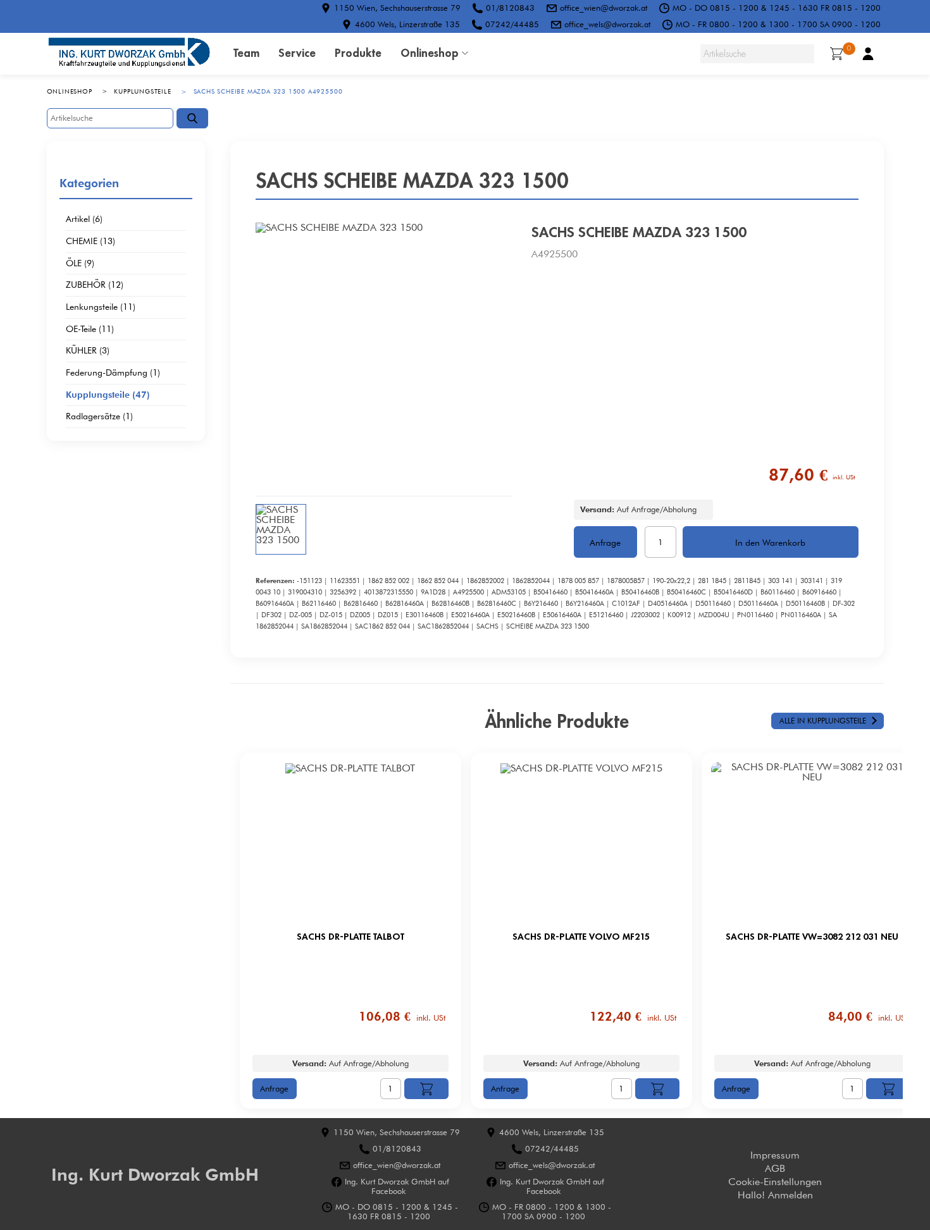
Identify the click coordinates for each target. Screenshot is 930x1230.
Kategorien (89, 182)
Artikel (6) (84, 219)
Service (297, 53)
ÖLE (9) (80, 263)
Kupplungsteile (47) (108, 395)
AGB (775, 1168)
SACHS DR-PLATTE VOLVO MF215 (581, 936)
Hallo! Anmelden (775, 1195)
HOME (129, 54)
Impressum (775, 1155)
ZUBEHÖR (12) (94, 285)
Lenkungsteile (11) (100, 307)
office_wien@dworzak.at (603, 8)
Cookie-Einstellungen (775, 1182)
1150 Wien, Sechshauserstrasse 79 (397, 8)
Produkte (358, 53)
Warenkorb (849, 48)
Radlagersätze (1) (99, 416)
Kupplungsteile (142, 91)
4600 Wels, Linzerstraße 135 (407, 24)
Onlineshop (429, 53)
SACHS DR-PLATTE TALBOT (350, 936)
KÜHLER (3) (87, 351)
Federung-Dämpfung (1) (113, 373)
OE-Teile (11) (90, 329)
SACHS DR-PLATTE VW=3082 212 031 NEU (812, 936)
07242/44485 (512, 24)
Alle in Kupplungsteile (822, 720)
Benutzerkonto (868, 54)
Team (246, 53)
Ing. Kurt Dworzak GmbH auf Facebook (397, 1186)
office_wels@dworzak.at (607, 24)
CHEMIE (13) (90, 241)
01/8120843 (510, 8)
